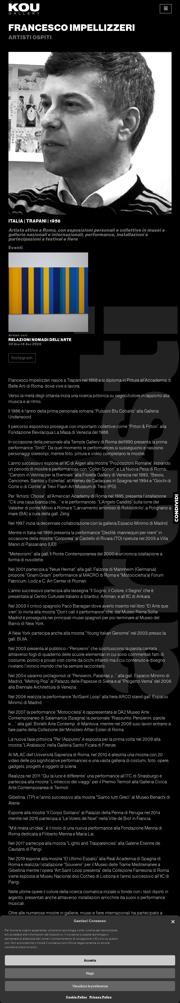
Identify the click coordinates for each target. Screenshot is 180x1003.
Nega (90, 973)
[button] (173, 921)
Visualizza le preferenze (90, 986)
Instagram (22, 357)
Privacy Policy (101, 997)
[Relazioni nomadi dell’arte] (48, 293)
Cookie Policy (76, 997)
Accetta (90, 960)
